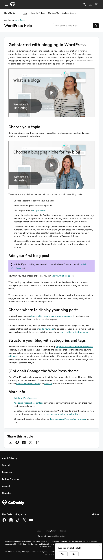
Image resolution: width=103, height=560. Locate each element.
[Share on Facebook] (17, 442)
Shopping (6, 493)
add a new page (46, 329)
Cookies (63, 531)
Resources (7, 472)
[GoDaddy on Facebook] (4, 521)
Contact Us (53, 13)
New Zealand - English (12, 514)
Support (6, 465)
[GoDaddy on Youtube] (31, 521)
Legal (39, 531)
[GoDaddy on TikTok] (18, 521)
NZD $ (95, 514)
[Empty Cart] (96, 4)
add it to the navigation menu (74, 332)
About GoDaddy (9, 458)
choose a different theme (28, 383)
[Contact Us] (84, 4)
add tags (12, 356)
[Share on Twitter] (30, 442)
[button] (99, 546)
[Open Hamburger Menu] (5, 4)
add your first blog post (62, 276)
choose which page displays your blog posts (50, 316)
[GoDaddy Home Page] (13, 502)
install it (48, 383)
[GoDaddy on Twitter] (24, 521)
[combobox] (73, 25)
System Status (69, 13)
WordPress (20, 20)
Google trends (39, 210)
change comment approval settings (63, 414)
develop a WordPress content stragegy (67, 419)
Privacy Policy (50, 531)
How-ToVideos (37, 13)
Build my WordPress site (25, 398)
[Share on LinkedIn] (24, 442)
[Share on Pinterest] (37, 442)
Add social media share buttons (28, 403)
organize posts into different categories (74, 346)
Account (6, 486)
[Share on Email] (10, 442)
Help (25, 13)
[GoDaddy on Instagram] (11, 521)
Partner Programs (10, 479)
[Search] (96, 25)
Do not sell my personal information (51, 536)
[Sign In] (90, 4)
